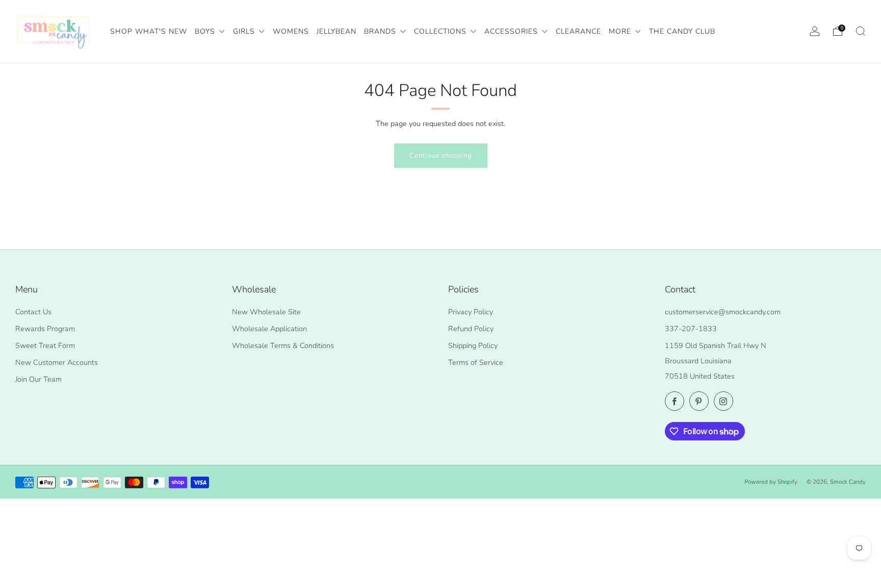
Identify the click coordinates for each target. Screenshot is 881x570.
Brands (381, 31)
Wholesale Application (269, 329)
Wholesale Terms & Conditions (283, 345)
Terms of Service (475, 362)
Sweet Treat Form (45, 345)
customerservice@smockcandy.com (723, 312)
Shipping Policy (473, 345)
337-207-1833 (691, 329)
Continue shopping (440, 155)
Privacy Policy (470, 312)
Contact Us (33, 312)
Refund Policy (471, 329)
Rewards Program (45, 329)
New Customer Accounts (56, 362)
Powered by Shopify (770, 482)
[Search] (861, 31)
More (621, 31)
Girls (245, 31)
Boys (206, 31)
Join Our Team (38, 379)
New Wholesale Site (266, 312)
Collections (441, 31)
